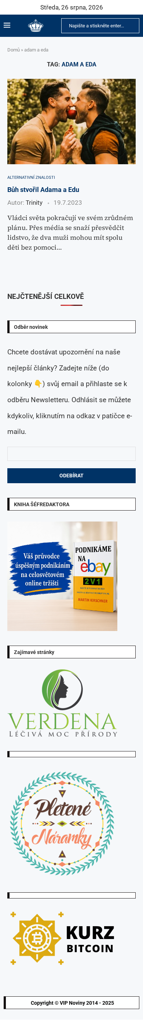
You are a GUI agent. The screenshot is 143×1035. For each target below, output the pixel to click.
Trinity (34, 202)
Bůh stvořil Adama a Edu (43, 189)
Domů (13, 50)
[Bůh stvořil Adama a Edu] (71, 121)
